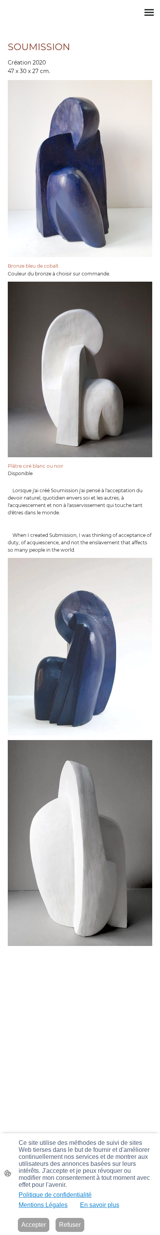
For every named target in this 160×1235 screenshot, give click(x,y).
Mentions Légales (43, 1205)
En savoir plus (99, 1205)
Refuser (70, 1224)
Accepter (33, 1224)
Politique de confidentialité (55, 1194)
